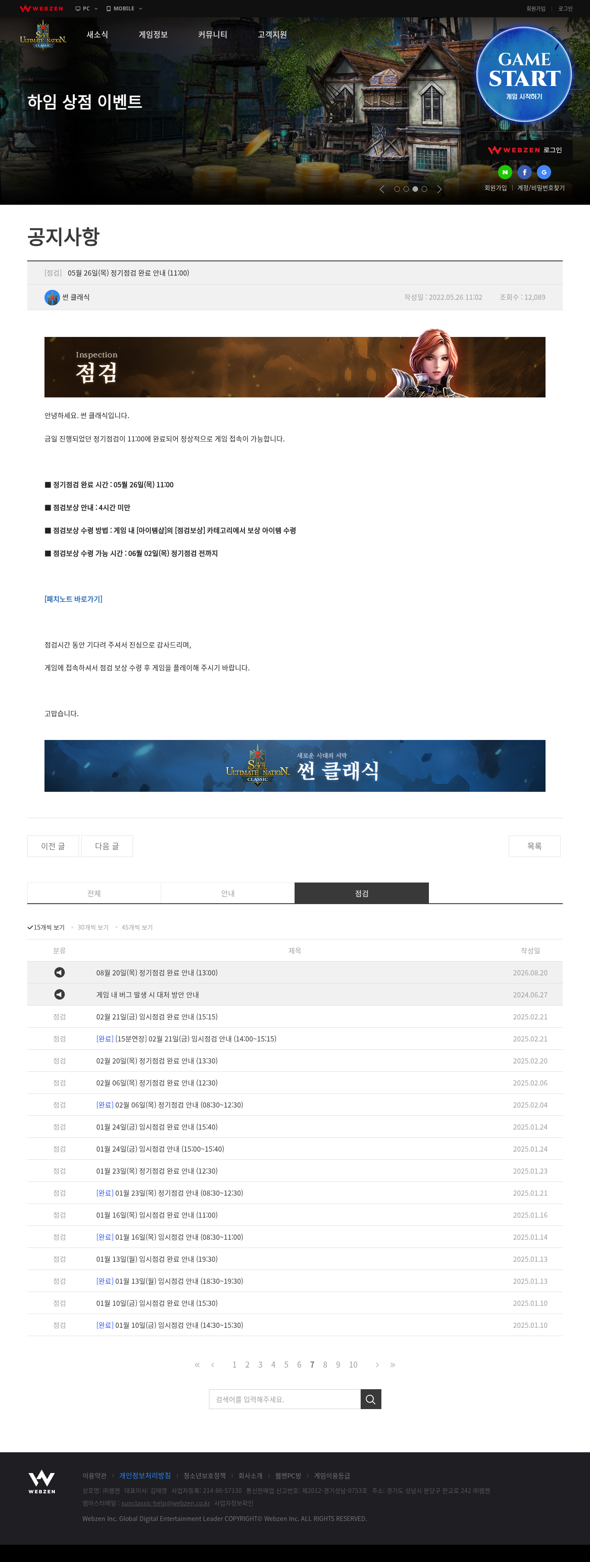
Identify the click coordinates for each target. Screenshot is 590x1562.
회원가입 (536, 9)
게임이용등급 (332, 1475)
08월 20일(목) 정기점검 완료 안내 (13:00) (157, 972)
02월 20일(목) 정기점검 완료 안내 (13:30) (157, 1060)
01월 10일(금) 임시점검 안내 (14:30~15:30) (169, 1325)
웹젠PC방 (288, 1475)
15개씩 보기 (49, 927)
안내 (228, 893)
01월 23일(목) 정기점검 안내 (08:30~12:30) (169, 1192)
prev (382, 189)
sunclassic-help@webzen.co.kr (165, 1503)
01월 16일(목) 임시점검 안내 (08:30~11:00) (169, 1237)
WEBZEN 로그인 (525, 150)
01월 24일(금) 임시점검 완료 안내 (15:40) (157, 1126)
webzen (41, 8)
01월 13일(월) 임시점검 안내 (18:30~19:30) (169, 1281)
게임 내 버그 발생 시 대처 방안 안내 (147, 994)
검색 (371, 1399)
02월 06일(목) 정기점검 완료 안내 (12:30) (157, 1082)
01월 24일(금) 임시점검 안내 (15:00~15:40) (160, 1148)
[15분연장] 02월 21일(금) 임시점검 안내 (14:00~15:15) (186, 1038)
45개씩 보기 (137, 927)
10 (353, 1364)
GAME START (524, 74)
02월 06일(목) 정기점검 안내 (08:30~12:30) (169, 1104)
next (439, 189)
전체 (94, 893)
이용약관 (94, 1475)
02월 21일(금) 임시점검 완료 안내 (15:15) (157, 1016)
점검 (362, 893)
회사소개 (250, 1475)
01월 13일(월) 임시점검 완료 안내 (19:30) (157, 1259)
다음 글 (107, 846)
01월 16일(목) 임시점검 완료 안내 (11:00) (157, 1215)
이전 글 (53, 846)
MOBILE (124, 8)
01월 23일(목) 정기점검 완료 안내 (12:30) (157, 1170)
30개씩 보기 (93, 927)
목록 (534, 846)
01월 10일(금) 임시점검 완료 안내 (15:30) (157, 1303)
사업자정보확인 (234, 1503)
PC (86, 8)
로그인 (565, 9)
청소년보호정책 (205, 1475)
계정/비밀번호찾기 (541, 187)
